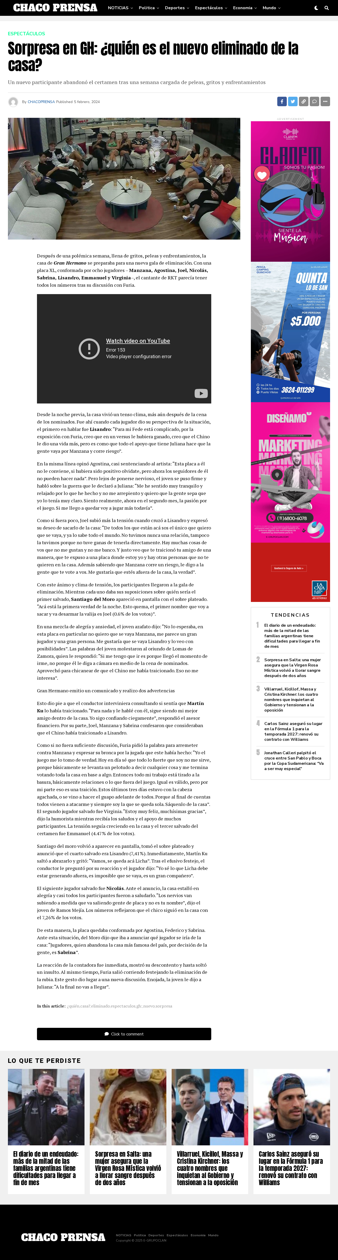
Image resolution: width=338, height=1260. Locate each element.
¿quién (73, 1006)
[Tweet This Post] (293, 101)
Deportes (175, 8)
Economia (242, 8)
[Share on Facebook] (282, 101)
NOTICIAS (118, 8)
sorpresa (164, 1006)
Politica (147, 8)
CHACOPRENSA (41, 101)
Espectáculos (209, 8)
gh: (139, 1006)
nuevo (149, 1006)
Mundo (269, 8)
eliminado (100, 1006)
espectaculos (123, 1006)
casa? (85, 1006)
